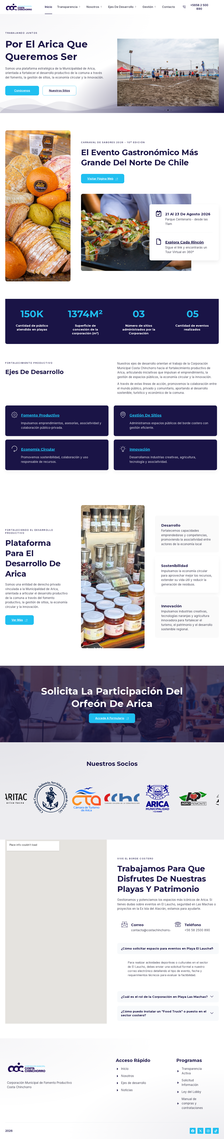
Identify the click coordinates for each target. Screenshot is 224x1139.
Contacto (168, 7)
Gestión (147, 7)
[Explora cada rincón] (159, 242)
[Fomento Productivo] (14, 415)
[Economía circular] (14, 449)
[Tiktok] (216, 1131)
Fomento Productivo (40, 415)
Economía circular (38, 449)
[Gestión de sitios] (123, 415)
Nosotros (92, 7)
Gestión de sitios (146, 415)
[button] (197, 7)
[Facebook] (193, 1131)
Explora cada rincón (184, 242)
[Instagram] (208, 1131)
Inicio (48, 7)
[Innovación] (123, 449)
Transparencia (67, 7)
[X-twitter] (200, 1131)
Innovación (140, 449)
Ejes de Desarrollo (121, 7)
